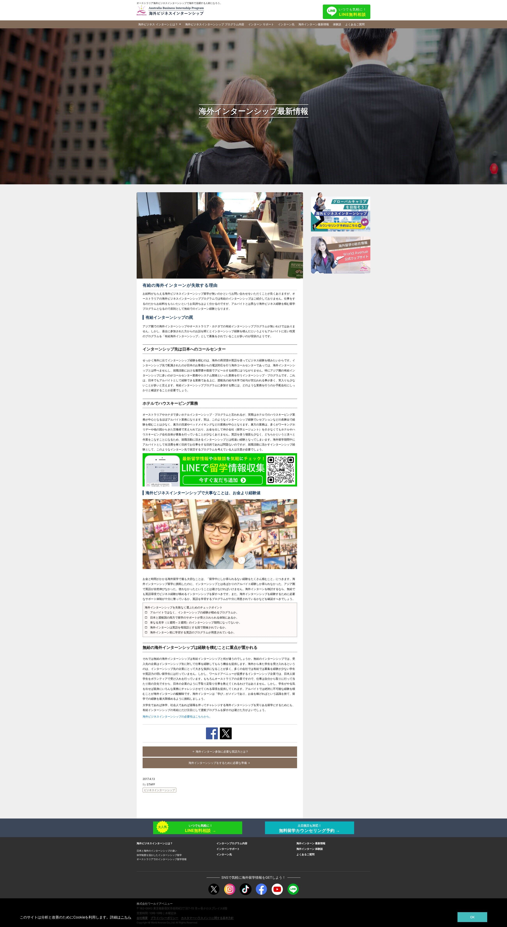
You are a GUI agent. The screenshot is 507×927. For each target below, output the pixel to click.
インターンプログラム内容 (231, 843)
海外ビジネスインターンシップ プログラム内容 (214, 24)
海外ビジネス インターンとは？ (158, 24)
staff (151, 784)
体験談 (337, 24)
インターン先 (286, 24)
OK (472, 917)
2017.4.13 (149, 778)
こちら (126, 917)
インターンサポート (228, 848)
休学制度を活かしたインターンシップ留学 (159, 855)
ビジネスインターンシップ (159, 790)
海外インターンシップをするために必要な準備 (218, 762)
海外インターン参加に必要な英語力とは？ (222, 751)
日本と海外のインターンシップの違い (157, 850)
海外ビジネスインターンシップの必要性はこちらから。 (177, 716)
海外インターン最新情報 (313, 24)
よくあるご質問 (355, 24)
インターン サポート (261, 24)
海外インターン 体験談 (309, 848)
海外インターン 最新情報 (310, 843)
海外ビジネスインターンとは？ (155, 843)
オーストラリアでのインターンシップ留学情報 (162, 859)
